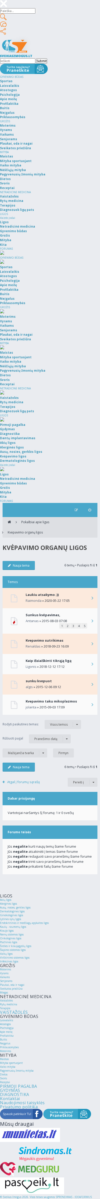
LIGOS (4, 214)
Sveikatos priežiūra (11, 988)
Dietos (3, 1074)
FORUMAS (6, 248)
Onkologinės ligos (10, 938)
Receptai (5, 1082)
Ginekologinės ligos (11, 915)
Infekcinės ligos (9, 961)
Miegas (4, 992)
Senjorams (6, 981)
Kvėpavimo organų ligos (25, 532)
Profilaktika (7, 1035)
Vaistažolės (6, 1000)
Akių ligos (5, 900)
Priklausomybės (9, 1047)
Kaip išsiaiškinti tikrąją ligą (49, 660)
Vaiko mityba (7, 1067)
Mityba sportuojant (11, 1063)
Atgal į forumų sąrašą (23, 782)
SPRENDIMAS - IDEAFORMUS (74, 1197)
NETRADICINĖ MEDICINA (15, 192)
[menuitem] (89, 510)
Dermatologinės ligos (12, 911)
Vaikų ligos (6, 954)
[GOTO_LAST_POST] (92, 598)
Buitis (3, 1039)
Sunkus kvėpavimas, (43, 615)
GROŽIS (5, 121)
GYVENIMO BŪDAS (11, 77)
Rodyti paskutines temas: (35, 724)
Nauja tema (21, 565)
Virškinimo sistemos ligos (14, 957)
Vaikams (5, 977)
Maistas (4, 1059)
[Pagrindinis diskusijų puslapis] (9, 522)
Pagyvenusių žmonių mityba (17, 1070)
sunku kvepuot (39, 681)
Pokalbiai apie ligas (35, 522)
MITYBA (4, 152)
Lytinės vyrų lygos (10, 919)
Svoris (3, 1078)
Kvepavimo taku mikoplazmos (51, 701)
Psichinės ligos (8, 942)
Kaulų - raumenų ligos (13, 927)
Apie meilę (6, 1032)
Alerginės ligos (8, 903)
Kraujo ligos (7, 930)
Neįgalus (5, 1043)
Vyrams (4, 973)
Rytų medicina (8, 1004)
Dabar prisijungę (21, 798)
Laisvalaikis (6, 1020)
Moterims (5, 969)
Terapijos (5, 1008)
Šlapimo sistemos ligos (13, 950)
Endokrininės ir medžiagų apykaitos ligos (24, 923)
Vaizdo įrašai (7, 218)
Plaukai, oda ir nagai (12, 985)
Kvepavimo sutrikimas (44, 640)
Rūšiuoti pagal (30, 738)
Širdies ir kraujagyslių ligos (15, 946)
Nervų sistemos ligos (12, 934)
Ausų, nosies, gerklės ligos (15, 907)
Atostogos (5, 1024)
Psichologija (7, 1028)
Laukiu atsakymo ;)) (42, 594)
